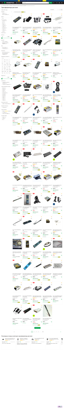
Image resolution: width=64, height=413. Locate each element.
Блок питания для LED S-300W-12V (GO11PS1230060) (27, 207)
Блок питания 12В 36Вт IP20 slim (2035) (47, 50)
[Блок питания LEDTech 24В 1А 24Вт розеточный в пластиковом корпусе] (47, 87)
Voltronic (4, 30)
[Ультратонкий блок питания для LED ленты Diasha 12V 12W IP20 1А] (57, 244)
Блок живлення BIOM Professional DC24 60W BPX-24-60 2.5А (27, 319)
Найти (51, 2)
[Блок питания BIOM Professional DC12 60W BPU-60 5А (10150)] (57, 288)
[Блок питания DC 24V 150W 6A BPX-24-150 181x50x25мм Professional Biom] (17, 87)
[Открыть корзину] (62, 3)
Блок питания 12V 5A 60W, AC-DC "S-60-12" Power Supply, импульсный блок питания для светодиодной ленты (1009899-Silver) (17, 274)
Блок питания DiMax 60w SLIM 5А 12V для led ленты (47, 319)
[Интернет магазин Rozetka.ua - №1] (9, 3)
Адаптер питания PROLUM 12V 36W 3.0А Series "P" (37, 117)
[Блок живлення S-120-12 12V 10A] (17, 177)
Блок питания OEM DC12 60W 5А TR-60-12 (57, 140)
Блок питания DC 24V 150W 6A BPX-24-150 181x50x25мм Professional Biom (17, 95)
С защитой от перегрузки (6, 84)
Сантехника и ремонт (6, 5)
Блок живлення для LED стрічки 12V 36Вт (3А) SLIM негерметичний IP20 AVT (17, 207)
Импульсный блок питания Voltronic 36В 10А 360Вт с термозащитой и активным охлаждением (36, 319)
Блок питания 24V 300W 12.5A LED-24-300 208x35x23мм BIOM (27, 274)
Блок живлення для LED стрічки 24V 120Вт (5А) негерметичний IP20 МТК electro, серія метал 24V (27, 186)
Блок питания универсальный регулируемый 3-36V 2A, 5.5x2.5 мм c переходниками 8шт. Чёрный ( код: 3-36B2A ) (27, 95)
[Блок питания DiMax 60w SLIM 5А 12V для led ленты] (47, 311)
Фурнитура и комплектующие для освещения (19, 5)
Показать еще (3, 32)
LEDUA (4, 26)
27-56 (5, 71)
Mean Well (4, 20)
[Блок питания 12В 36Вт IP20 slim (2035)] (47, 42)
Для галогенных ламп (6, 52)
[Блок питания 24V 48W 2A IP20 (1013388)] (17, 311)
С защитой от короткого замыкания (5, 82)
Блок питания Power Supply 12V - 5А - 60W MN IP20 (47, 185)
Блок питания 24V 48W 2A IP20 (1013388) (17, 319)
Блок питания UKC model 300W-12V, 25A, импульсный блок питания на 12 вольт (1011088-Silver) (27, 50)
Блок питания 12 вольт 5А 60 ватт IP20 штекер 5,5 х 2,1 (37, 185)
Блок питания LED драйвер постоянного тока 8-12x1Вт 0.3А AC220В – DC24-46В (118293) (57, 28)
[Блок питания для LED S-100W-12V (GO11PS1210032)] (37, 65)
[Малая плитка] (62, 10)
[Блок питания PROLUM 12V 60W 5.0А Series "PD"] (57, 199)
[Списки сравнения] (59, 3)
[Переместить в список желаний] (21, 14)
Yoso (3, 31)
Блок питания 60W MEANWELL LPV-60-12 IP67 (37, 162)
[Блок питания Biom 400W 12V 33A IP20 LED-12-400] (37, 244)
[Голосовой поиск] (48, 3)
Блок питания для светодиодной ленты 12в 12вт (37, 207)
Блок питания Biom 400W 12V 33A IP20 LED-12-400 (37, 252)
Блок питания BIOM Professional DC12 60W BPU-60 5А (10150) (57, 296)
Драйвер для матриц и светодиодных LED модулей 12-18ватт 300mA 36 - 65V (17, 73)
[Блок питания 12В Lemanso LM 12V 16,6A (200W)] (17, 132)
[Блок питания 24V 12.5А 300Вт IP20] (27, 222)
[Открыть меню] (2, 3)
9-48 (7, 63)
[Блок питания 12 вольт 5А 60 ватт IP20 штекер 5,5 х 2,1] (37, 177)
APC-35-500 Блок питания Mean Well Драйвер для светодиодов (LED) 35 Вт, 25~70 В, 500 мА (57, 274)
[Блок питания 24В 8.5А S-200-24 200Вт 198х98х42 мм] (57, 177)
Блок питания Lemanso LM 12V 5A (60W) (47, 73)
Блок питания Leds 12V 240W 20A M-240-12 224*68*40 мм (47, 274)
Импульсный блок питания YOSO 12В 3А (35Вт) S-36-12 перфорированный (17, 50)
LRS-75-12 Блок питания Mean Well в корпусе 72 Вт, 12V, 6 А (17, 252)
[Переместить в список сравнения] (21, 16)
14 (2, 66)
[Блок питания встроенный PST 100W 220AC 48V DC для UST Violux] (37, 266)
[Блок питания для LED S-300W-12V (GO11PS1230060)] (27, 199)
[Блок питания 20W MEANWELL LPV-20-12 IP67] (27, 288)
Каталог (19, 2)
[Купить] (21, 30)
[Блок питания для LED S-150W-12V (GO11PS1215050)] (17, 19)
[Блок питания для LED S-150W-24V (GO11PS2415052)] (17, 109)
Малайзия (4, 95)
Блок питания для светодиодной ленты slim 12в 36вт (27, 117)
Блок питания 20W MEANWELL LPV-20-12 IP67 (27, 296)
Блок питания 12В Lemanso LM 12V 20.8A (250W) (37, 140)
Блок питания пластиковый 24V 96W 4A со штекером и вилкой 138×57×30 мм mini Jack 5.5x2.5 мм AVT (27, 28)
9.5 (9, 63)
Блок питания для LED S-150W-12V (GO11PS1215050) (17, 27)
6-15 (4, 61)
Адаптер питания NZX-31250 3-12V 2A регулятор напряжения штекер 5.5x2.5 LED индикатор (10, 339)
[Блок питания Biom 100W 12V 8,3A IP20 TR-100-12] (17, 288)
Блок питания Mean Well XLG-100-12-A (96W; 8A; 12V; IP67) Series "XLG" (47, 252)
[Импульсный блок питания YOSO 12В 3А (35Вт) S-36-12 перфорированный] (17, 42)
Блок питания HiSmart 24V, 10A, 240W (57, 117)
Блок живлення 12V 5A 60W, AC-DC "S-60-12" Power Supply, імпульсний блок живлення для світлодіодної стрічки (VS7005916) (57, 50)
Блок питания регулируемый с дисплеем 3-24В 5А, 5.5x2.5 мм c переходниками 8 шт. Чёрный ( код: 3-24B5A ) (47, 28)
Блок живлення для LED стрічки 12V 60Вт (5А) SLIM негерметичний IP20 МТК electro (37, 230)
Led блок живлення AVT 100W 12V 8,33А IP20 (27, 252)
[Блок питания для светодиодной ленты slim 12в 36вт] (27, 109)
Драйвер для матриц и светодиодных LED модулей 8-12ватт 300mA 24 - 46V (57, 73)
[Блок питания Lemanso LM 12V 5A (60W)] (47, 65)
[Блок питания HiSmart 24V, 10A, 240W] (57, 109)
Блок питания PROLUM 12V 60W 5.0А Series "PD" (57, 207)
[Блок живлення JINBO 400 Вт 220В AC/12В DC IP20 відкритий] (17, 154)
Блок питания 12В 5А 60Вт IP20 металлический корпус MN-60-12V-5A (47, 118)
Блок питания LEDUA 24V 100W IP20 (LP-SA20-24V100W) (47, 162)
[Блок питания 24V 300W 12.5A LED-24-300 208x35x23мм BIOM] (27, 266)
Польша (4, 96)
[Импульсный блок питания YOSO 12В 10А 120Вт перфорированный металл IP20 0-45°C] (27, 65)
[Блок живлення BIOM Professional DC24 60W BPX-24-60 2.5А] (27, 311)
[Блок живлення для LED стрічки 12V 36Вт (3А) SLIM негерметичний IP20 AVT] (17, 199)
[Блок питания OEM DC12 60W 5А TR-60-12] (57, 132)
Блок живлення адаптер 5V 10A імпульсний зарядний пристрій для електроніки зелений (47, 141)
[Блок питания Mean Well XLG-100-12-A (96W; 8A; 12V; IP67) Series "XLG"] (47, 244)
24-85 (2, 71)
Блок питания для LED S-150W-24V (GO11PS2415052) (17, 117)
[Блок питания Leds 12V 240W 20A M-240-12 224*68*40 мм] (47, 266)
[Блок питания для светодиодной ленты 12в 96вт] (27, 154)
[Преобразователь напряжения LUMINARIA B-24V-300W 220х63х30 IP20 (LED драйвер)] (57, 154)
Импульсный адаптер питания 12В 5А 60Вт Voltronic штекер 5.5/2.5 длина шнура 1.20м (37, 296)
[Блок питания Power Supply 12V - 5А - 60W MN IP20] (47, 177)
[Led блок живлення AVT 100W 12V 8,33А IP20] (27, 244)
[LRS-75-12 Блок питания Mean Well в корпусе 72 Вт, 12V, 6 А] (17, 244)
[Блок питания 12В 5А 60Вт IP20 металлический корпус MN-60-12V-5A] (47, 109)
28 (7, 71)
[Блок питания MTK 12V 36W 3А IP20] (27, 132)
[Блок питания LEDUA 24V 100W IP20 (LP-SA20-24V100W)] (47, 154)
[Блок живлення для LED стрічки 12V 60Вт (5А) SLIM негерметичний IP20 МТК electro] (37, 222)
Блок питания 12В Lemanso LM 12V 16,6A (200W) (17, 140)
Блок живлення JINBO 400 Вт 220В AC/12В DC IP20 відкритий (17, 162)
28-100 (10, 71)
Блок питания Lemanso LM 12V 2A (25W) (47, 230)
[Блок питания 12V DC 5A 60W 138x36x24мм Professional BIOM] (47, 288)
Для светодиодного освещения (5, 54)
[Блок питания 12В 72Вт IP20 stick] (17, 222)
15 (4, 66)
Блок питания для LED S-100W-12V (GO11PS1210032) (37, 73)
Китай (4, 91)
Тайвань (4, 97)
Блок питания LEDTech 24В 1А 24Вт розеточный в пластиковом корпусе (47, 95)
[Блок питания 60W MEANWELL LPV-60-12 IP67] (37, 154)
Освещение (11, 5)
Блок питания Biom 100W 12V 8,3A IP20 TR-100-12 (17, 296)
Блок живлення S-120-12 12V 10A (17, 185)
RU (53, 2)
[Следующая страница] (61, 332)
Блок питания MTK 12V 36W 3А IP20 (27, 140)
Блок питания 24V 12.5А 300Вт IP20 (27, 230)
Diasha (4, 24)
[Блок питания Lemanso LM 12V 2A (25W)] (47, 222)
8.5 (2, 63)
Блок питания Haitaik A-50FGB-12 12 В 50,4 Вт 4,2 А (47, 207)
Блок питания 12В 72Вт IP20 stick (17, 230)
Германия (4, 89)
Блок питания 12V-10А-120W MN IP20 (37, 95)
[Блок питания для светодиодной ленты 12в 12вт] (37, 199)
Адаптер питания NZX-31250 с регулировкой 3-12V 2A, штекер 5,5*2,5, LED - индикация (37, 28)
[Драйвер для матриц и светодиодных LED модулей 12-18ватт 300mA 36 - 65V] (17, 65)
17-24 (9, 66)
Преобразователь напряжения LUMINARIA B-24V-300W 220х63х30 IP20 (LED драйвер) (57, 163)
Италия (3, 90)
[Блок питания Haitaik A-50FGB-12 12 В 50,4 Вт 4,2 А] (47, 199)
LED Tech (4, 25)
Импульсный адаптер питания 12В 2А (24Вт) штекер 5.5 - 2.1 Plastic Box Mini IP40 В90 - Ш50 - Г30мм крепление (57, 230)
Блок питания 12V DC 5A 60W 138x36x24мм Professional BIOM (47, 296)
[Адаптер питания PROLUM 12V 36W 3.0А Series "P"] (37, 109)
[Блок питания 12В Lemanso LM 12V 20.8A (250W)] (37, 132)
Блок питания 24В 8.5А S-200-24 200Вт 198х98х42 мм (57, 185)
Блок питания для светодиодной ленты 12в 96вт (27, 162)
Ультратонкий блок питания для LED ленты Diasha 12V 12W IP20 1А (57, 252)
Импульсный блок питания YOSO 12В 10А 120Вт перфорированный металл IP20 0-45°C (27, 73)
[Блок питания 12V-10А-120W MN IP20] (37, 87)
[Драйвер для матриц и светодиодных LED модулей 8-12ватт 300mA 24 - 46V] (57, 65)
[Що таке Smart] (29, 33)
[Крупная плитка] (60, 10)
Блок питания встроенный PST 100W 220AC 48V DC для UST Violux (37, 274)
